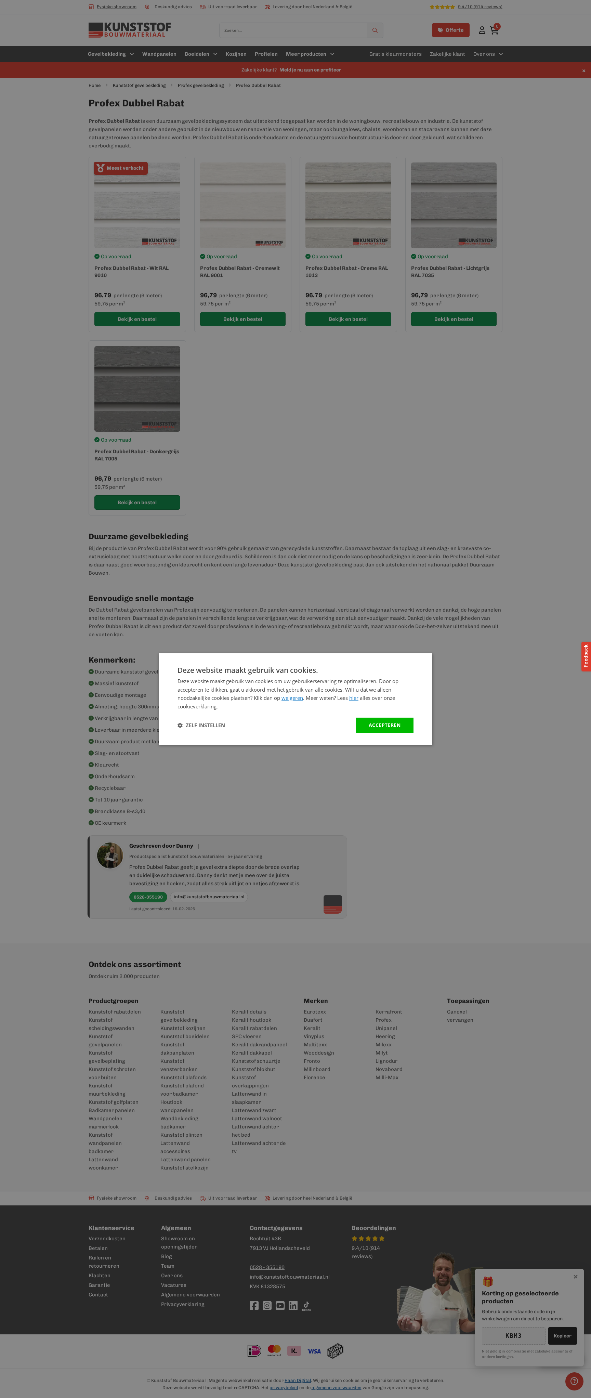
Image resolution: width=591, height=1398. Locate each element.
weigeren (292, 697)
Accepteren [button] (384, 725)
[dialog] (295, 699)
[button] (201, 725)
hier (353, 697)
